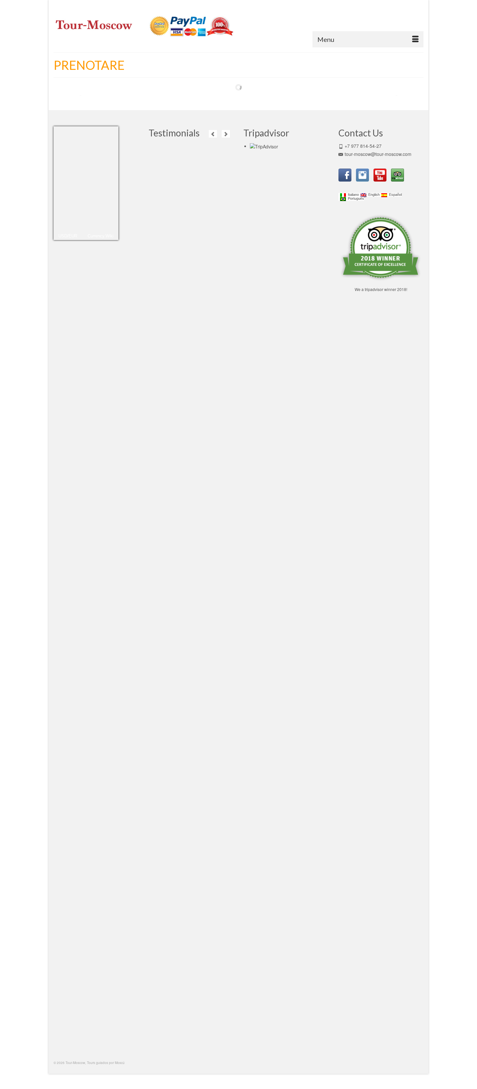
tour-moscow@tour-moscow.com (378, 154)
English (373, 194)
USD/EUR (67, 236)
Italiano (352, 194)
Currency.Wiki (101, 236)
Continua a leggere (172, 308)
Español (394, 194)
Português (355, 198)
